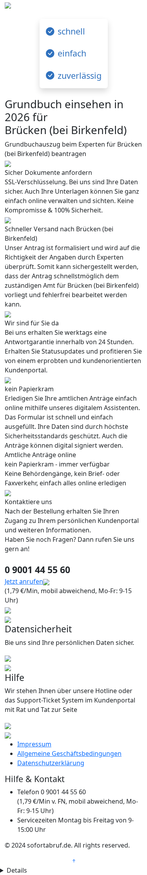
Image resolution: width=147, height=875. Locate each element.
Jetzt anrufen (24, 581)
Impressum (34, 744)
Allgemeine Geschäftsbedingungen (69, 753)
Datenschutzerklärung (50, 763)
